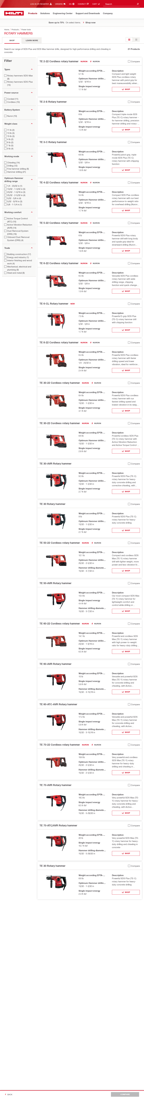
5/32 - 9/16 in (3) (14, 201)
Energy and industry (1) (18, 257)
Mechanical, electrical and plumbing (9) (19, 268)
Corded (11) (12, 99)
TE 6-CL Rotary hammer (54, 303)
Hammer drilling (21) (16, 172)
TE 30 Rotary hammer (52, 503)
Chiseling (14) (13, 162)
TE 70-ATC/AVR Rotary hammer (58, 825)
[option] (129, 39)
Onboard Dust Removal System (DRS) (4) (18, 238)
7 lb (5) (10, 145)
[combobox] (121, 4)
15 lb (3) (10, 136)
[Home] (14, 13)
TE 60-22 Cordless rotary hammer (60, 623)
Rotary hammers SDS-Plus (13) (20, 83)
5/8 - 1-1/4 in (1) (14, 204)
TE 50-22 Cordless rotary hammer (60, 542)
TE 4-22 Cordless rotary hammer (59, 182)
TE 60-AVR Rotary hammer (55, 663)
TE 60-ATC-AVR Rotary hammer (58, 704)
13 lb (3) (10, 133)
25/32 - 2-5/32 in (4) (16, 195)
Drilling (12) (12, 165)
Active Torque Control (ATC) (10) (17, 220)
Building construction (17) (19, 254)
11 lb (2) (10, 130)
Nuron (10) (12, 116)
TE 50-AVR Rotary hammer (55, 583)
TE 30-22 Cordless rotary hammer (60, 382)
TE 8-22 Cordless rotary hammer (59, 342)
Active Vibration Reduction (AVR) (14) (19, 226)
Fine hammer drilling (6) (18, 168)
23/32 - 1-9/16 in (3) (16, 192)
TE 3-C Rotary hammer (53, 142)
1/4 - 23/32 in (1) (14, 186)
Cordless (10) (13, 102)
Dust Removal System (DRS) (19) (17, 232)
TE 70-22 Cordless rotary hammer (60, 744)
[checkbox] (134, 61)
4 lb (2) (10, 139)
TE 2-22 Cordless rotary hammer (59, 61)
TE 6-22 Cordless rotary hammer (59, 263)
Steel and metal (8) (16, 272)
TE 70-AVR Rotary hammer (55, 785)
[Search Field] (138, 4)
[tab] (12, 40)
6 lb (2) (10, 142)
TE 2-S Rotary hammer (53, 101)
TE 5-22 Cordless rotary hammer (59, 222)
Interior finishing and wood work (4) (19, 262)
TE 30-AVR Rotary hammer (55, 463)
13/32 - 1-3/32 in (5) (16, 189)
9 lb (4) (10, 148)
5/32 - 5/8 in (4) (14, 198)
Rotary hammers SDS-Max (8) (20, 77)
